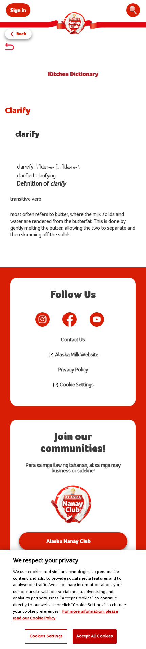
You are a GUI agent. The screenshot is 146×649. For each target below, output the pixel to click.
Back (21, 34)
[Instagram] (42, 319)
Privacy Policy (73, 370)
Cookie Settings (76, 385)
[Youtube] (96, 319)
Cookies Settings (46, 636)
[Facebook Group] (113, 319)
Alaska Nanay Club (68, 541)
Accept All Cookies (94, 636)
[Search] (133, 10)
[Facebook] (69, 319)
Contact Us (73, 340)
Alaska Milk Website (76, 355)
